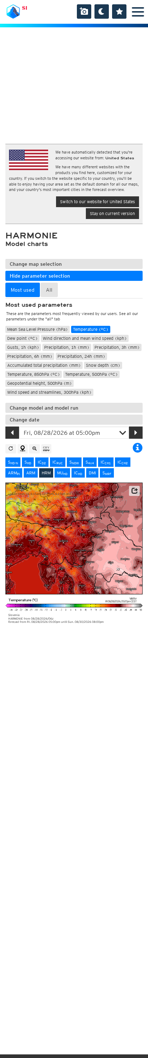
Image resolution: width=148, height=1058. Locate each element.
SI (24, 8)
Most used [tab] (22, 290)
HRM (46, 472)
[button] (134, 491)
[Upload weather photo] (84, 11)
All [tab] (49, 290)
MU (62, 473)
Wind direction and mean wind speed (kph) (85, 338)
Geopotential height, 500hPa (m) (39, 383)
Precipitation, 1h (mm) (66, 347)
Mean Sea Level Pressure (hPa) (37, 329)
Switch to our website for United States (97, 201)
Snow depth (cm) (103, 365)
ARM (14, 473)
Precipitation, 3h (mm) (117, 347)
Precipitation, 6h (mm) (29, 356)
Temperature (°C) (90, 329)
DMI (92, 472)
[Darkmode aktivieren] (101, 11)
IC (42, 462)
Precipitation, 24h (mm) (81, 356)
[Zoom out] (34, 448)
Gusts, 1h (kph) (23, 347)
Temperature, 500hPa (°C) (91, 374)
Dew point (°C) (22, 338)
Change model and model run (44, 408)
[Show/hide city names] (46, 448)
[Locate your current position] (23, 448)
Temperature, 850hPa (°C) (33, 374)
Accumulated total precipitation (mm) (44, 365)
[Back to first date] (10, 448)
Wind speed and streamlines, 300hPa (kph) (49, 392)
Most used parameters (38, 305)
